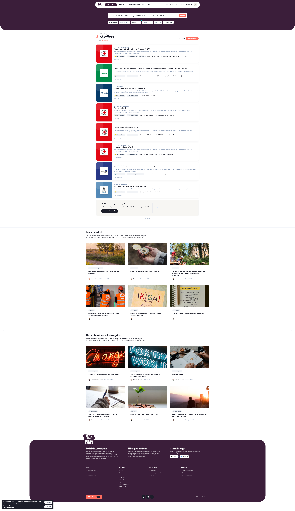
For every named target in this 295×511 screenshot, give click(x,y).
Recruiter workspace (124, 488)
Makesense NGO (92, 475)
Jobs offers (110, 4)
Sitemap (184, 473)
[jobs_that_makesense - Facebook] (152, 497)
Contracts (136, 22)
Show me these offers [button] (110, 211)
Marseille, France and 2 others (171, 56)
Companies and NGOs (136, 4)
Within (123, 22)
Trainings (121, 4)
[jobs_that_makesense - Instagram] (147, 497)
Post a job (121, 479)
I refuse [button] (48, 506)
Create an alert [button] (192, 38)
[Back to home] (89, 439)
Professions (146, 22)
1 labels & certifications (152, 56)
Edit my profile (122, 486)
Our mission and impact (94, 473)
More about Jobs (92, 470)
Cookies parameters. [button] (8, 507)
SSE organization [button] (120, 56)
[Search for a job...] (167, 4)
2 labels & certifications (147, 76)
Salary (156, 22)
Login (120, 482)
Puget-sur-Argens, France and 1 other (167, 76)
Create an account (124, 484)
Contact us (153, 470)
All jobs (121, 470)
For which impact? (141, 15)
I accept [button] (48, 502)
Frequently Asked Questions (158, 473)
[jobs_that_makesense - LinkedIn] (143, 497)
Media (149, 4)
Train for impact (123, 473)
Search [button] (182, 15)
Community (122, 477)
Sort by (102, 40)
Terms (152, 475)
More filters (169, 22)
